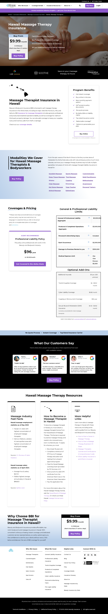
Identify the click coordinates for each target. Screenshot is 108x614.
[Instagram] (88, 555)
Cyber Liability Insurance (52, 576)
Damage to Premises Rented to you (72, 249)
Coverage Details (37, 5)
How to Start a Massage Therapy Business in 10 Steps (86, 444)
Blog (65, 558)
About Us (67, 5)
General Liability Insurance (53, 554)
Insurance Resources (53, 5)
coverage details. (26, 124)
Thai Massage (71, 177)
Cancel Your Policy (69, 563)
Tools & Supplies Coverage (53, 565)
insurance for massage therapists (30, 113)
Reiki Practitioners (89, 177)
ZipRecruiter (20, 488)
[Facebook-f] (84, 555)
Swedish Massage (55, 174)
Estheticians (70, 190)
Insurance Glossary (70, 575)
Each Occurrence (65, 242)
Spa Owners (29, 575)
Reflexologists (88, 180)
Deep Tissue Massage (57, 177)
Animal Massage (55, 190)
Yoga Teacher (71, 187)
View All (28, 579)
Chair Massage (54, 184)
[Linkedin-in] (95, 555)
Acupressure (87, 184)
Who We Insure (23, 5)
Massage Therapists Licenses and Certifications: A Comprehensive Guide (87, 451)
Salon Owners (30, 571)
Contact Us (85, 1)
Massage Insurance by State (36, 14)
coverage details (79, 319)
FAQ (65, 567)
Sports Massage (71, 174)
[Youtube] (84, 558)
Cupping (69, 180)
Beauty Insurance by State (72, 590)
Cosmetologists (88, 174)
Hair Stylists (29, 567)
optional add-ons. (91, 319)
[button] (80, 5)
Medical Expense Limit (67, 256)
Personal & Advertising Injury (69, 236)
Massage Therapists (32, 554)
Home (10, 14)
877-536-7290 (97, 1)
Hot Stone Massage (56, 187)
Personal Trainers (89, 187)
